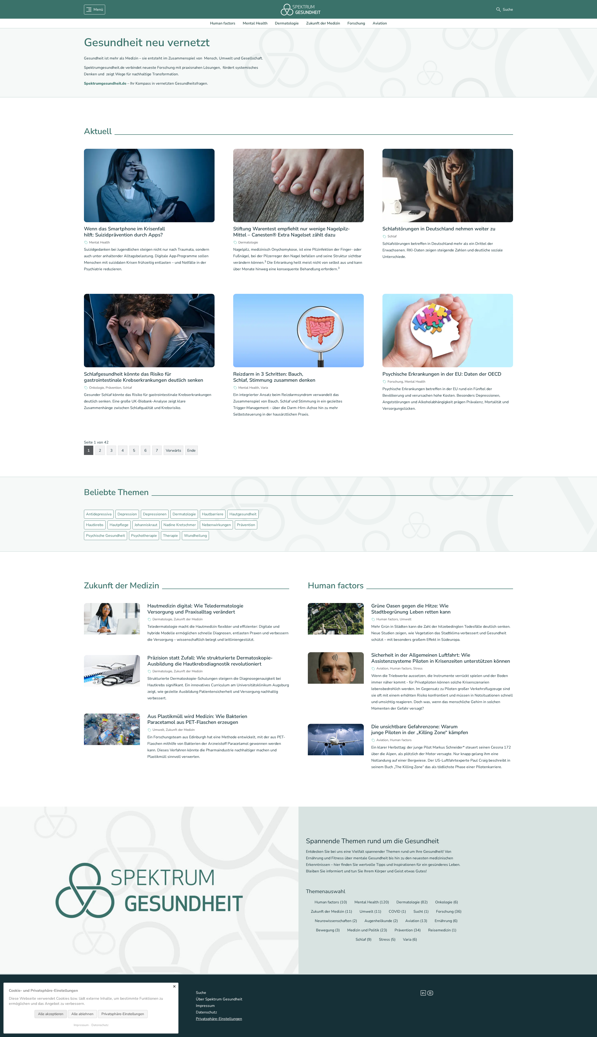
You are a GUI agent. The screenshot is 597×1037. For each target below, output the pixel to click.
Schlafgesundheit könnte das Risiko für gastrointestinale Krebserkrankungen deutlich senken (143, 377)
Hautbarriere (212, 514)
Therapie (170, 535)
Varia (264, 387)
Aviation (380, 23)
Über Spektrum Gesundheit (219, 999)
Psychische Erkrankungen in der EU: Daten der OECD (441, 374)
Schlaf (392, 236)
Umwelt (158, 730)
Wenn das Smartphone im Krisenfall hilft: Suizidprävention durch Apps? (124, 231)
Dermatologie (287, 23)
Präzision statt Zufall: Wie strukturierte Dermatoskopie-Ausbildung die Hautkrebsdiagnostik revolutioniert (210, 661)
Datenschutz (206, 1012)
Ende (191, 450)
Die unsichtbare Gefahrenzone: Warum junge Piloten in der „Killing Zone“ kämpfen (419, 729)
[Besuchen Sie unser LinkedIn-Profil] (423, 992)
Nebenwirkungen (216, 524)
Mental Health (255, 23)
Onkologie (96, 387)
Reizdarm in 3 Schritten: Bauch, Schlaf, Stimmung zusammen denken (274, 377)
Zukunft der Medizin (323, 23)
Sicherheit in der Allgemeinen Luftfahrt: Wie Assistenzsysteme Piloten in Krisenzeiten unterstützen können (440, 658)
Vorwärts (173, 450)
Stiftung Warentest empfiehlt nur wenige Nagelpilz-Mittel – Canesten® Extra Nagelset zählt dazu (291, 231)
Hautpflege (119, 524)
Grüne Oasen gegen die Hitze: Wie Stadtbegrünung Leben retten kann (411, 609)
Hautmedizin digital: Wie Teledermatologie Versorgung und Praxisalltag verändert (195, 609)
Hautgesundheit (243, 514)
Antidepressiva (98, 514)
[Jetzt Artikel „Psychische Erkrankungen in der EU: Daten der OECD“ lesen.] (447, 331)
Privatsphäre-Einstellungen (219, 1018)
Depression (127, 514)
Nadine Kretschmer (179, 524)
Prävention (113, 387)
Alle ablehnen (82, 1014)
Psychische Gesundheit (105, 535)
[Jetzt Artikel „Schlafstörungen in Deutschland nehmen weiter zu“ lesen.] (447, 185)
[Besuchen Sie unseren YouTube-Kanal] (430, 992)
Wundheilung (195, 535)
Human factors (222, 23)
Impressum (205, 1005)
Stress (418, 668)
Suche (201, 992)
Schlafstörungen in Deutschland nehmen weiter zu (438, 228)
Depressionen (155, 514)
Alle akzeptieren (50, 1014)
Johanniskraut (146, 524)
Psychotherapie (144, 535)
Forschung (356, 23)
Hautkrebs (95, 524)
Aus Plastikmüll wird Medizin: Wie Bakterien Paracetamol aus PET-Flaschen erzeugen (197, 719)
